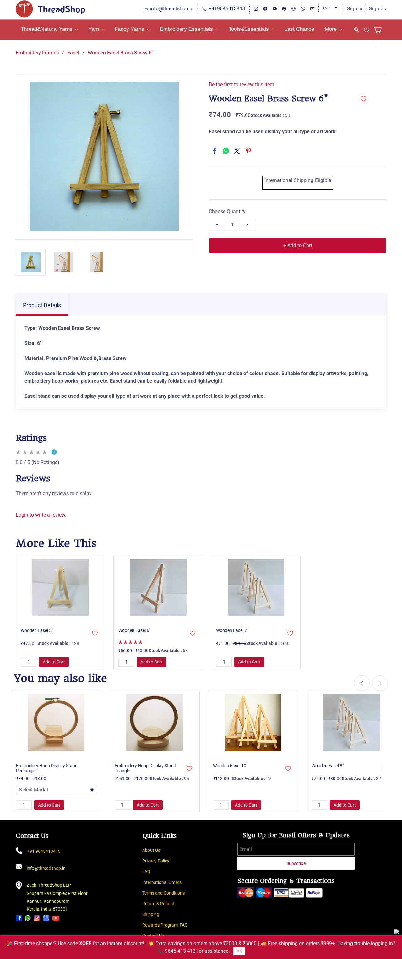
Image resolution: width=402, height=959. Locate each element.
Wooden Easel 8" (328, 765)
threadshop (49, 868)
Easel (73, 53)
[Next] (380, 683)
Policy (163, 860)
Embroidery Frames (37, 53)
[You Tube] (55, 918)
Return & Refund (158, 903)
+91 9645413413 (44, 851)
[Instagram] (37, 918)
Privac (148, 860)
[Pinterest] (248, 151)
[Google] (46, 918)
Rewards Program (160, 925)
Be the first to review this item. (242, 84)
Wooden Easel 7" (232, 630)
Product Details (42, 305)
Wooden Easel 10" (230, 765)
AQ (147, 871)
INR (326, 8)
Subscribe (296, 863)
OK (239, 951)
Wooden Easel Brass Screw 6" (120, 53)
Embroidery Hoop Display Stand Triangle (145, 768)
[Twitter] (237, 151)
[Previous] (362, 683)
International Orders (162, 882)
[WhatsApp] (226, 151)
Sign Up (377, 9)
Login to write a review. (41, 515)
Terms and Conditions (163, 892)
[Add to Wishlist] (363, 98)
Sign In (354, 9)
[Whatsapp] (28, 918)
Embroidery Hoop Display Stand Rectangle (47, 768)
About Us (151, 850)
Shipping (150, 914)
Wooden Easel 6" (134, 630)
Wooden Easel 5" (37, 630)
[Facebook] (214, 151)
